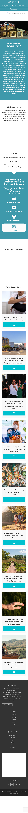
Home (14, 714)
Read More (7, 704)
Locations (12, 737)
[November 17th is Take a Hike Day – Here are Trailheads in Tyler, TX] (14, 647)
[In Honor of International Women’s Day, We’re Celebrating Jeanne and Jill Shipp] (14, 386)
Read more (14, 324)
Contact (12, 747)
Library (14, 722)
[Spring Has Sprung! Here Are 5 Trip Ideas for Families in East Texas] (14, 518)
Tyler (12, 742)
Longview (12, 740)
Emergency (12, 735)
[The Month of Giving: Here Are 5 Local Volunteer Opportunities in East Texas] (14, 431)
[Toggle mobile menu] (25, 15)
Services (14, 717)
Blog (14, 724)
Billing (14, 719)
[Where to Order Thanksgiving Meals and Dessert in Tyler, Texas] (14, 475)
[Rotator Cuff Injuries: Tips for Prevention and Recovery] (14, 302)
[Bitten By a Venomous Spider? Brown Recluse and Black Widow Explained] (14, 604)
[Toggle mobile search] (22, 15)
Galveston (13, 745)
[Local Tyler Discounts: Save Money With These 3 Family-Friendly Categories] (14, 561)
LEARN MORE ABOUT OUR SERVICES (14, 228)
